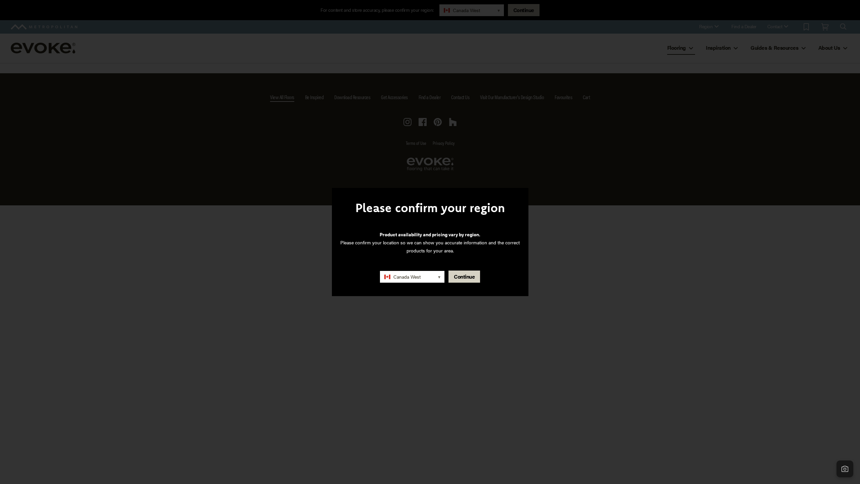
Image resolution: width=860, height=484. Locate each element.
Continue (464, 276)
